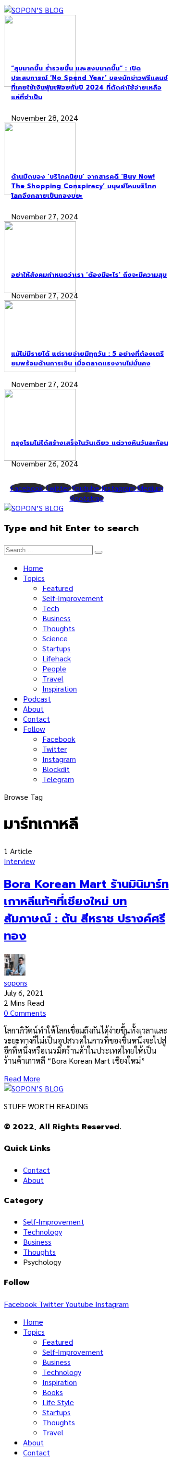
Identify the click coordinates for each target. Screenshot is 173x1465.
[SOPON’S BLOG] (33, 10)
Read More (22, 1078)
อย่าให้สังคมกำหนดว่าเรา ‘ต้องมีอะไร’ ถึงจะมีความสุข (89, 275)
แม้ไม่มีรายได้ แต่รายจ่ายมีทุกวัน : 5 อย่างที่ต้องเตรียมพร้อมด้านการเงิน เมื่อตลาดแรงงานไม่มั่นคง (87, 358)
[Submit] (98, 552)
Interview (19, 861)
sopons (15, 982)
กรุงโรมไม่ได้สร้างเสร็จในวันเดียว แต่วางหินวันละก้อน (89, 443)
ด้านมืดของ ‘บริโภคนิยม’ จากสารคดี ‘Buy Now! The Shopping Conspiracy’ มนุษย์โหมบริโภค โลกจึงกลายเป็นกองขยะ (83, 186)
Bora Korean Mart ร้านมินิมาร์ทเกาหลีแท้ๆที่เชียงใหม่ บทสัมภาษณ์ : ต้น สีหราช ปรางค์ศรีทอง (86, 909)
